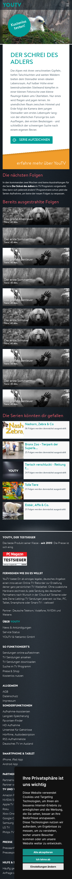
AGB (5, 691)
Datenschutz (10, 696)
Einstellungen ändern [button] (43, 866)
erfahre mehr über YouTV (41, 163)
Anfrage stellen (12, 873)
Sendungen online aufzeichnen (21, 653)
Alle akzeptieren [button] (43, 852)
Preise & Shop (11, 671)
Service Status (11, 632)
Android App (10, 764)
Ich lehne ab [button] (43, 859)
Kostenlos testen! (18, 25)
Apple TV (8, 804)
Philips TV (8, 832)
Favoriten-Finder (13, 720)
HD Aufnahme (11, 725)
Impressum (9, 701)
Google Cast (10, 818)
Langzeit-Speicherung (16, 716)
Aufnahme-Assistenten (16, 711)
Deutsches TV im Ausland (18, 743)
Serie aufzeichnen (34, 140)
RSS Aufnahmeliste (14, 739)
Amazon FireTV (12, 795)
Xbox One (9, 813)
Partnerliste (10, 780)
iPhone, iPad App (13, 759)
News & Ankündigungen (17, 627)
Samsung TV (10, 823)
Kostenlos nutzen (13, 676)
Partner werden (12, 784)
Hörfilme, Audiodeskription (19, 734)
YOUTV (12, 5)
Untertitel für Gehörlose (17, 730)
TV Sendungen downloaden (19, 662)
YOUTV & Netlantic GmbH (19, 637)
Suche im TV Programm (17, 666)
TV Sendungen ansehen (17, 657)
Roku (6, 809)
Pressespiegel (11, 852)
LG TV (6, 827)
